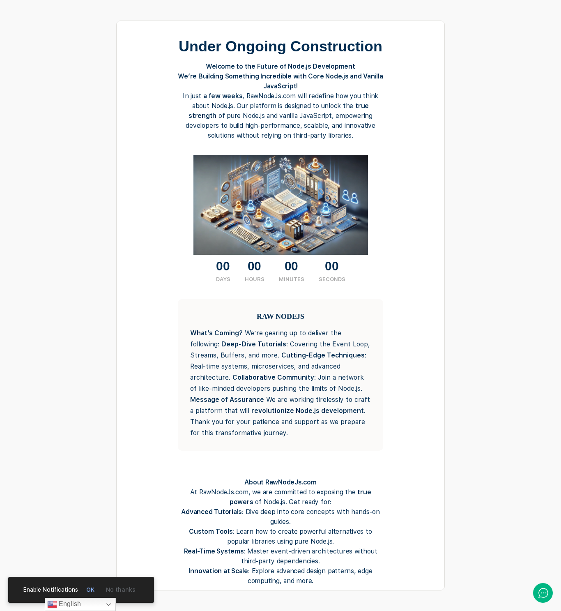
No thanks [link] (121, 589)
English (69, 603)
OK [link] (90, 589)
